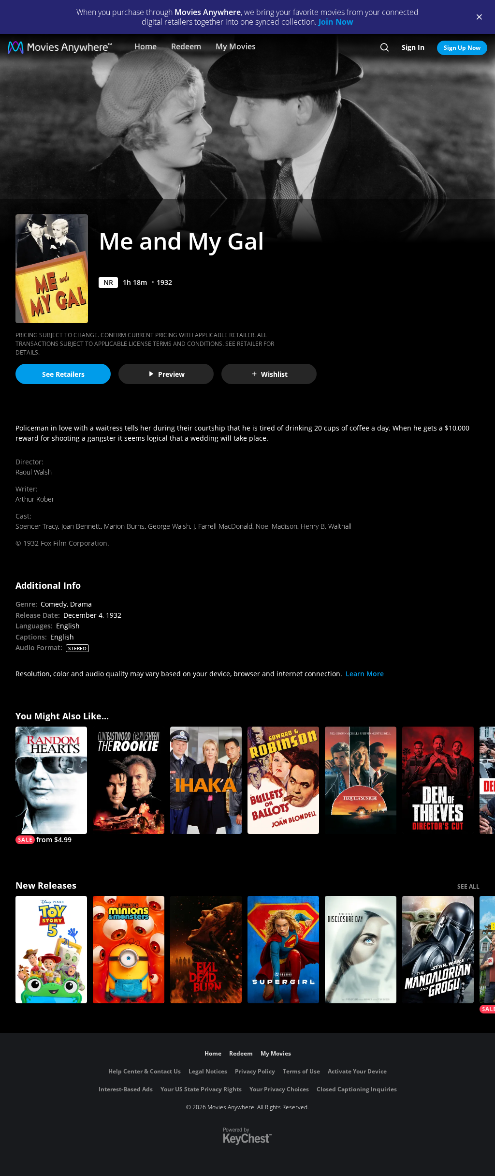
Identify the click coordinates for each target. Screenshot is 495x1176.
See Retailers (63, 374)
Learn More (365, 673)
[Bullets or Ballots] (283, 780)
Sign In (413, 47)
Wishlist (274, 374)
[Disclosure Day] (360, 949)
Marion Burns (124, 526)
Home (145, 46)
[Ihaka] (206, 780)
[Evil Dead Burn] (206, 949)
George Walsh (169, 526)
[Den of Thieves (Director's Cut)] (438, 780)
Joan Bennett (81, 526)
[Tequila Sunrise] (360, 780)
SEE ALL (468, 886)
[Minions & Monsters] (128, 949)
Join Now (336, 21)
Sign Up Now (462, 48)
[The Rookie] (128, 780)
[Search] (384, 47)
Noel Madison (276, 526)
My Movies (236, 46)
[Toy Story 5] (51, 949)
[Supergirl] (283, 949)
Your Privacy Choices (279, 1089)
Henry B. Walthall (326, 526)
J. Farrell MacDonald (222, 526)
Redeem (186, 46)
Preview (171, 374)
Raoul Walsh (33, 471)
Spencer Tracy (36, 526)
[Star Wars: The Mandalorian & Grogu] (438, 949)
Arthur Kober (34, 499)
